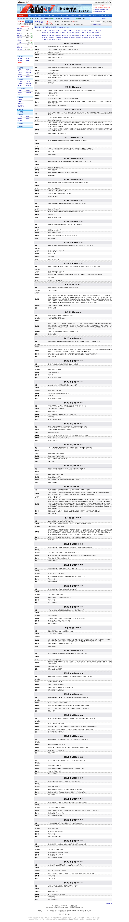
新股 (57, 15)
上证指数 (20, 18)
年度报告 (28, 116)
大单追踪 (20, 83)
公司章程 (20, 76)
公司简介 (20, 70)
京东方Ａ (19, 31)
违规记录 (53, 27)
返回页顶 (109, 903)
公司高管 (28, 74)
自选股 (107, 15)
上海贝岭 (19, 49)
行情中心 (100, 15)
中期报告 (20, 118)
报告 (67, 15)
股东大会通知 (46, 27)
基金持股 (20, 74)
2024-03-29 (65, 30)
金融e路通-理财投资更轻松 (101, 9)
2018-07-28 (71, 37)
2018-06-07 (85, 37)
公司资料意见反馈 (96, 24)
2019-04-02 (85, 35)
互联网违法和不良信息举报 (61, 907)
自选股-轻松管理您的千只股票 (102, 7)
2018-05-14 (91, 37)
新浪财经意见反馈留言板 (76, 907)
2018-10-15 (45, 37)
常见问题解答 (49, 907)
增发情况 (20, 92)
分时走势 (20, 81)
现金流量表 (21, 106)
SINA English (75, 911)
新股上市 (20, 60)
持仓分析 (28, 85)
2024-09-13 (52, 30)
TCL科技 (19, 33)
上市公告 (20, 94)
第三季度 (20, 120)
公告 (44, 15)
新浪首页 (103, 2)
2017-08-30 (52, 39)
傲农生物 (39, 22)
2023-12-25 (71, 30)
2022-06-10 (71, 33)
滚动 (39, 15)
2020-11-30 (91, 33)
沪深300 (66, 18)
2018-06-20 (78, 37)
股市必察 (20, 58)
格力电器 (19, 37)
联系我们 (57, 911)
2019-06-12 (71, 35)
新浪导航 (108, 2)
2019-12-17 (58, 35)
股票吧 (84, 15)
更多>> (99, 18)
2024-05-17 (58, 30)
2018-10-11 (52, 37)
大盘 (48, 15)
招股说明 (28, 92)
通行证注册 (83, 911)
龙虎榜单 (28, 60)
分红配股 (20, 90)
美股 (94, 15)
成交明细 (28, 83)
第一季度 (28, 118)
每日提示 (28, 58)
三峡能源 (19, 28)
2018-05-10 (98, 37)
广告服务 (52, 911)
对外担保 (66, 27)
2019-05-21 (78, 35)
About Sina (46, 911)
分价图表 (20, 85)
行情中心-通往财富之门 (100, 11)
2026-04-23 (45, 30)
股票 (30, 15)
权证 (62, 15)
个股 (53, 15)
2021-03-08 (78, 33)
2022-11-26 (58, 33)
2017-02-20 (58, 39)
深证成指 (43, 18)
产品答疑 (89, 911)
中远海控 (19, 35)
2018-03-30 (45, 39)
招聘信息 (63, 911)
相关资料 (28, 76)
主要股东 (20, 72)
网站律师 (69, 911)
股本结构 (28, 70)
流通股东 (28, 72)
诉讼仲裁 (60, 27)
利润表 (19, 101)
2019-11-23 (65, 35)
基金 (34, 15)
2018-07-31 (65, 37)
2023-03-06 (91, 30)
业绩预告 (20, 99)
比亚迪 (19, 40)
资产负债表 (21, 104)
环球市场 (73, 15)
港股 (89, 15)
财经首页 (97, 2)
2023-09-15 (78, 30)
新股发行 (28, 90)
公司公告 (20, 116)
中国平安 (19, 44)
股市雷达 (20, 63)
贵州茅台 (19, 47)
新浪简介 (40, 911)
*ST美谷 (19, 42)
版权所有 (67, 914)
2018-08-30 (58, 37)
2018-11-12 (98, 35)
